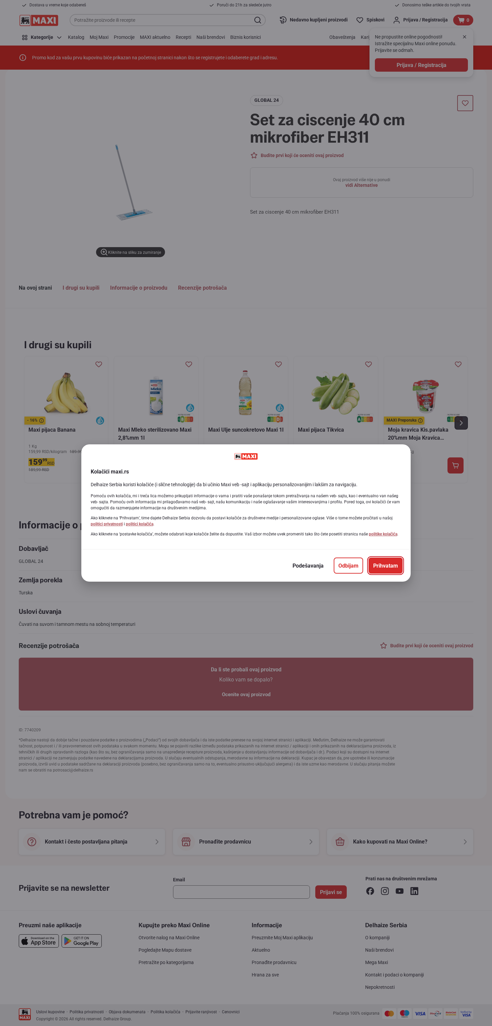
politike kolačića (383, 534)
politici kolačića (139, 524)
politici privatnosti (107, 524)
